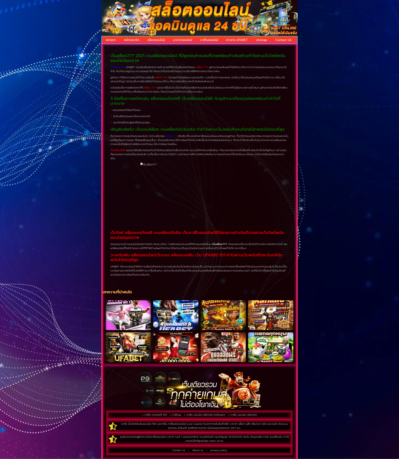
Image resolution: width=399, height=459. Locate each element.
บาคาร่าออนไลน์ (182, 40)
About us (197, 450)
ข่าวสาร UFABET (237, 40)
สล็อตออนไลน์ (156, 40)
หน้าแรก (111, 40)
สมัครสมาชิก (131, 40)
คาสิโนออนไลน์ (209, 40)
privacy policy (218, 450)
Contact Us (283, 40)
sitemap (261, 40)
